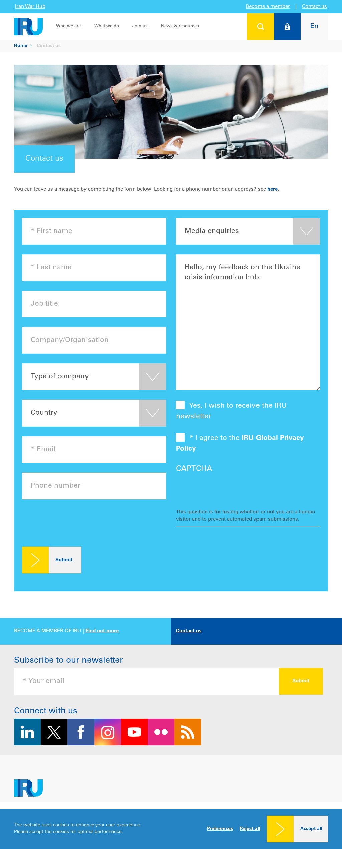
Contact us (314, 6)
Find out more (102, 631)
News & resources (180, 26)
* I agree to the (240, 444)
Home (20, 46)
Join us (140, 26)
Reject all (250, 829)
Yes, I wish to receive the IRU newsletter (231, 411)
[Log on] (287, 26)
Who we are (68, 26)
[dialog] (171, 829)
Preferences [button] (220, 829)
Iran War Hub (30, 6)
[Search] (260, 26)
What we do (106, 26)
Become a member (268, 6)
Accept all (311, 829)
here (272, 189)
